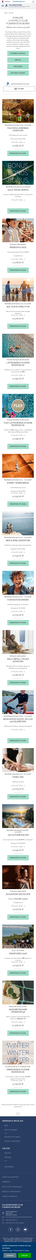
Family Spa (18, 777)
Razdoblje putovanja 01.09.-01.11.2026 (18, 125)
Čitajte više (17, 142)
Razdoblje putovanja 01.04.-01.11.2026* (18, 303)
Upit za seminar (10, 1130)
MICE (6, 1125)
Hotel (5, 13)
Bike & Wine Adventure (18, 540)
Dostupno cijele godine (18, 891)
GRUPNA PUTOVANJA (12, 1137)
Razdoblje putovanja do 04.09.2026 (18, 187)
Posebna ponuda (17, 53)
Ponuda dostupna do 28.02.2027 (18, 359)
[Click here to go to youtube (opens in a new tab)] (25, 1229)
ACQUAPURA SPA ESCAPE (18, 894)
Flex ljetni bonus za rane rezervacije (18, 424)
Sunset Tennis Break (18, 483)
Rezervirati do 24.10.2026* (18, 1006)
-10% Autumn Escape (18, 835)
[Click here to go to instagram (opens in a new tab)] (18, 1229)
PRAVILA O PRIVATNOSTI (11, 1192)
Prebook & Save (18, 247)
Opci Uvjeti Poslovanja (12, 1187)
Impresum (6, 1182)
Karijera (7, 1157)
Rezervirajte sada (18, 153)
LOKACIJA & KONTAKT (10, 1177)
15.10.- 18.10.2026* (18, 950)
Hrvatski (7, 1)
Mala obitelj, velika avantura (18, 660)
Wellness (18, 66)
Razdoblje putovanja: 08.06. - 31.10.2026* (18, 716)
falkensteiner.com (19, 1)
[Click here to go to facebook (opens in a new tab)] (10, 1229)
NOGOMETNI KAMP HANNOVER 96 (18, 1010)
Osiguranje (9, 1167)
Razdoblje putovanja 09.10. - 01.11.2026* (18, 597)
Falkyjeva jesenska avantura (18, 129)
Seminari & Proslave (12, 1121)
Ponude (11, 13)
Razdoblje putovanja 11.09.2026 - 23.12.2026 (18, 831)
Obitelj (18, 60)
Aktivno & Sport (18, 73)
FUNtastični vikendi (18, 600)
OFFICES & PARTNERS (12, 1141)
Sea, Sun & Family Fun (18, 306)
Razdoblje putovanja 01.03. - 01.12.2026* (18, 480)
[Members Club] (33, 2)
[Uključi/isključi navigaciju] (3, 6)
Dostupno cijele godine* (18, 244)
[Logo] (18, 6)
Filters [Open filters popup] (21, 89)
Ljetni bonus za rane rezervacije (18, 363)
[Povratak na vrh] (18, 1114)
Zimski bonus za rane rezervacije (18, 1070)
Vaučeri (7, 1153)
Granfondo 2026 (18, 953)
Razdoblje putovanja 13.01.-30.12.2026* (18, 774)
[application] (18, 1251)
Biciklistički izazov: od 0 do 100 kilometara (18, 720)
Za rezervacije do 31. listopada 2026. (18, 1066)
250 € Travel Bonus (18, 190)
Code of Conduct (9, 1196)
